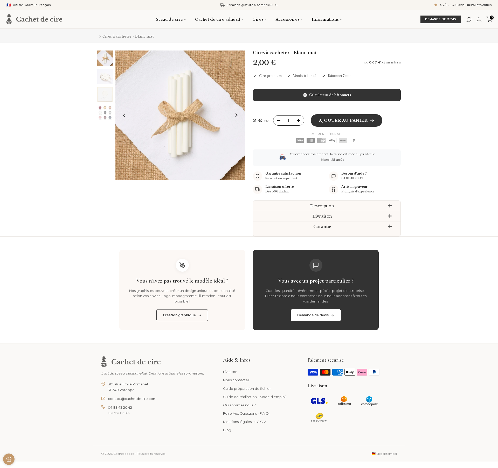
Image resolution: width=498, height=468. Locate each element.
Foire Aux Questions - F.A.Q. (246, 413)
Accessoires (288, 19)
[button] (326, 206)
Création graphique (179, 315)
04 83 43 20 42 (120, 407)
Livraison (230, 372)
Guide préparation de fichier (247, 388)
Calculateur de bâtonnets (330, 95)
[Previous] (124, 115)
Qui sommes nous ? (239, 405)
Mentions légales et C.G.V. (245, 422)
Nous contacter (236, 380)
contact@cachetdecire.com (132, 399)
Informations (325, 19)
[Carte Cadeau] (9, 459)
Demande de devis (313, 315)
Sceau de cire (169, 19)
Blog (227, 430)
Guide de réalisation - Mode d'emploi (254, 397)
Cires (257, 19)
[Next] (236, 115)
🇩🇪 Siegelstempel (384, 454)
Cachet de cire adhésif (217, 19)
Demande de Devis (440, 19)
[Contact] (469, 19)
